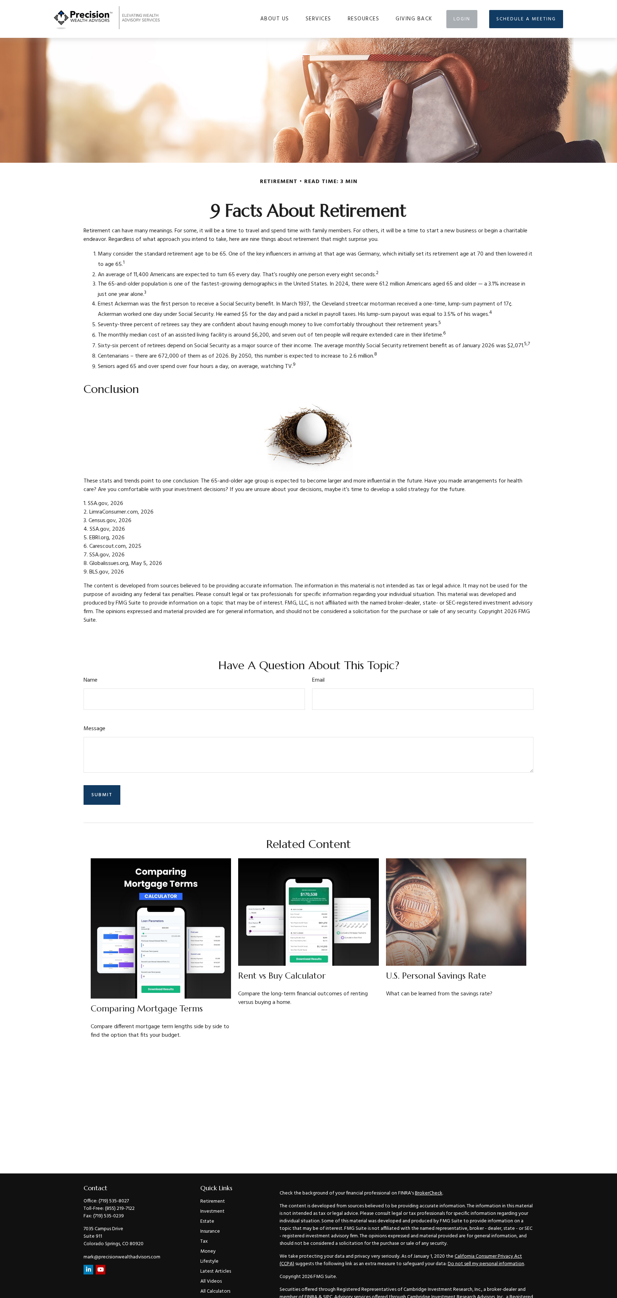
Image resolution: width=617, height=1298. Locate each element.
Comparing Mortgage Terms (147, 1008)
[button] (274, 19)
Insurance (210, 1231)
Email (318, 680)
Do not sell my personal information (486, 1264)
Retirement (212, 1201)
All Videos (211, 1281)
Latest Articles (215, 1271)
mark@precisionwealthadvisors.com (122, 1257)
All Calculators (215, 1291)
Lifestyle (209, 1261)
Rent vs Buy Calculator (282, 975)
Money (208, 1251)
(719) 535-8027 (114, 1201)
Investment (212, 1211)
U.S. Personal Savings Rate (436, 975)
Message (94, 728)
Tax (204, 1241)
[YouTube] (100, 1269)
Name (90, 680)
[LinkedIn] (88, 1269)
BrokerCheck (428, 1193)
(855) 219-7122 (120, 1208)
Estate (207, 1221)
